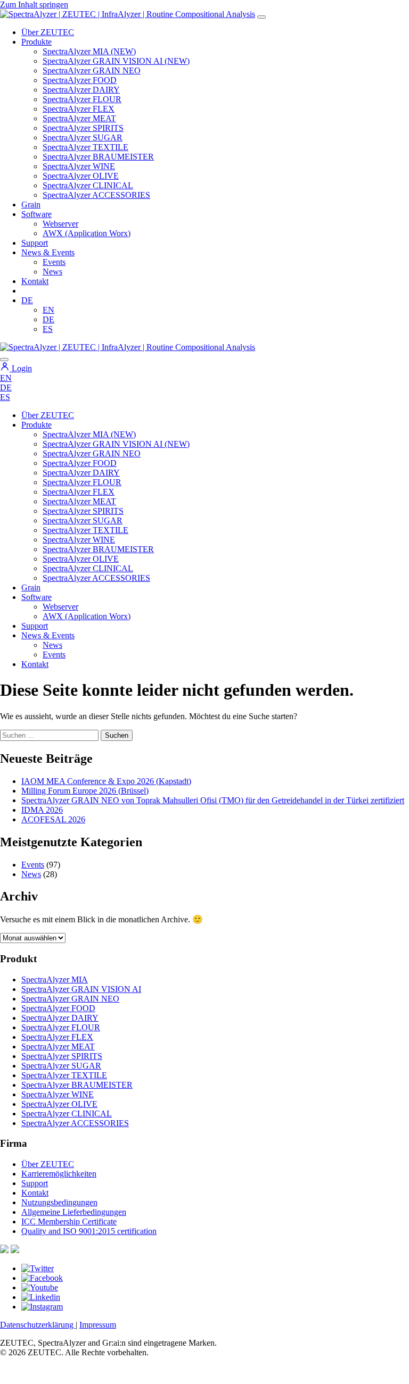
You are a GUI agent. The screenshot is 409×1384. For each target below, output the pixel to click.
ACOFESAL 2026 (53, 819)
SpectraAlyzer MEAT (79, 118)
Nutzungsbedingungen (59, 1202)
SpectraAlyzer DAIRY (81, 89)
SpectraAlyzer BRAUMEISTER (98, 156)
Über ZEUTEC (47, 32)
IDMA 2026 (42, 809)
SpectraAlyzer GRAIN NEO (92, 70)
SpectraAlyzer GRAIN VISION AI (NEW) (116, 60)
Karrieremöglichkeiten (58, 1173)
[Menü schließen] (4, 359)
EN (48, 309)
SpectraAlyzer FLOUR (82, 99)
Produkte (36, 41)
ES (48, 329)
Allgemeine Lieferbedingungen (73, 1211)
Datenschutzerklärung (38, 1324)
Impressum (97, 1324)
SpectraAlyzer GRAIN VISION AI (81, 989)
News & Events (48, 252)
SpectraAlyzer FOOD (80, 80)
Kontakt (34, 281)
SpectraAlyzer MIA (54, 979)
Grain (30, 587)
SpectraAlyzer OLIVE (81, 175)
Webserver (60, 223)
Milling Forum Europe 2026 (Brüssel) (85, 790)
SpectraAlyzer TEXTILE (85, 147)
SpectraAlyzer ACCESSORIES (96, 194)
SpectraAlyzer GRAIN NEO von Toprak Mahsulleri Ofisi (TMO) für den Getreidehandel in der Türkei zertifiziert (212, 800)
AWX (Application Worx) (86, 233)
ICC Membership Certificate (69, 1221)
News (52, 271)
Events (54, 261)
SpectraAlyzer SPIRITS (83, 127)
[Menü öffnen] (261, 17)
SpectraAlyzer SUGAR (82, 137)
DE (27, 300)
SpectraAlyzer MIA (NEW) (89, 51)
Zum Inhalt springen (34, 4)
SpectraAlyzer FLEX (78, 108)
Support (34, 242)
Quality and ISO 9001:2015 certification (89, 1231)
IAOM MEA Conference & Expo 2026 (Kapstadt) (106, 781)
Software (36, 214)
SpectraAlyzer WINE (79, 166)
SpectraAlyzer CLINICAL (88, 185)
